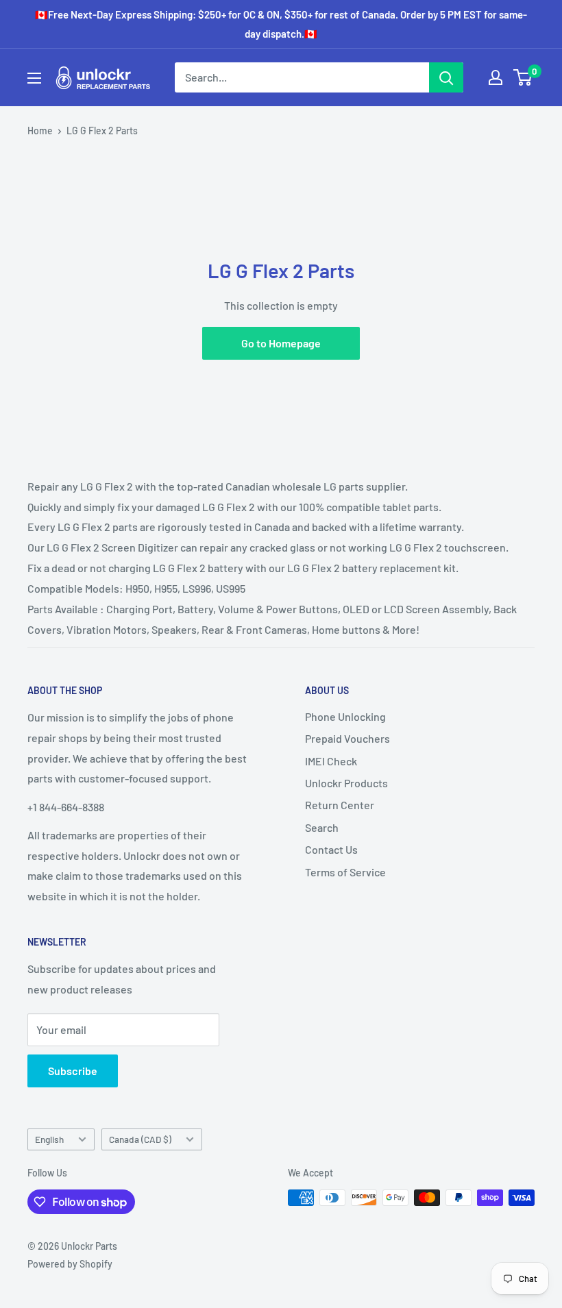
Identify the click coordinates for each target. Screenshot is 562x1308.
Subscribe (72, 1070)
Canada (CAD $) (140, 1139)
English (49, 1139)
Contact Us (331, 849)
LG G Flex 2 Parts (102, 130)
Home (40, 130)
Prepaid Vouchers (347, 738)
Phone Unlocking (345, 716)
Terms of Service (345, 871)
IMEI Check (331, 760)
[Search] (446, 77)
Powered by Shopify (69, 1264)
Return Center (339, 804)
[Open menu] (34, 78)
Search (322, 827)
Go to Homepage (281, 342)
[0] (523, 77)
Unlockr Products (346, 782)
